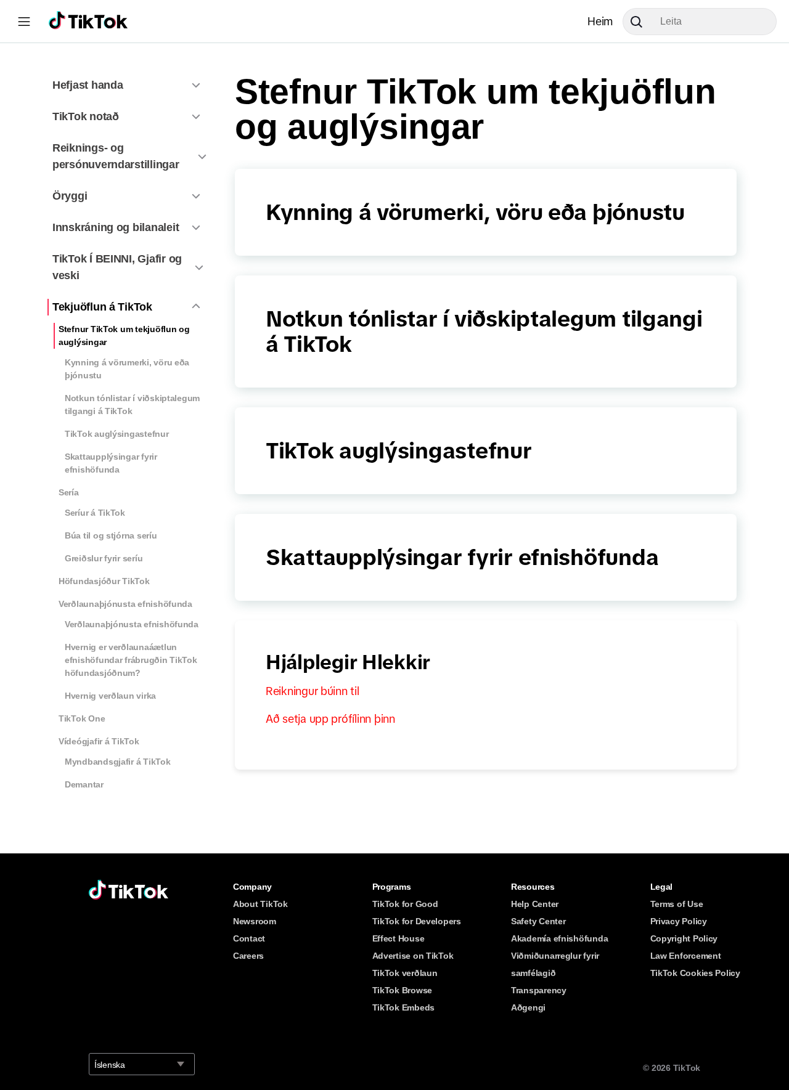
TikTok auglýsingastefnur (117, 434)
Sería (69, 492)
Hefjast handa (87, 85)
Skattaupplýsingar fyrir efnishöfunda (111, 463)
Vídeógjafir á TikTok (99, 741)
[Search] (641, 21)
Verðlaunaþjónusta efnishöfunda (125, 604)
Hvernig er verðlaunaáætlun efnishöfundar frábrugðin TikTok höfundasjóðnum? (131, 660)
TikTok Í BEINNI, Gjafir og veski (117, 267)
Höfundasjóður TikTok (104, 581)
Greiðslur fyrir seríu (103, 558)
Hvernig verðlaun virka (110, 696)
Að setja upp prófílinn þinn (330, 719)
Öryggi (69, 196)
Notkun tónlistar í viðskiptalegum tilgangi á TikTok (132, 404)
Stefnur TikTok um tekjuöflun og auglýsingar (124, 335)
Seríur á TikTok (95, 513)
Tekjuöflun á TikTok (102, 307)
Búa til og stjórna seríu (111, 535)
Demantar (84, 784)
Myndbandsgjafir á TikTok (118, 762)
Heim (600, 21)
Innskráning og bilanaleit (115, 227)
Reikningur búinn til (312, 691)
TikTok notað (85, 116)
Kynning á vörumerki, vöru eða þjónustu (127, 368)
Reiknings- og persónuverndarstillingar (115, 156)
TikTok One (82, 718)
